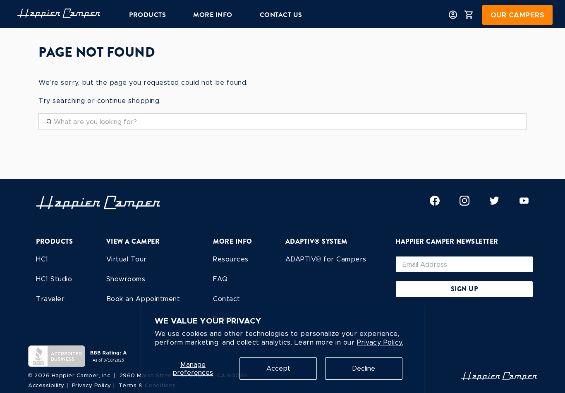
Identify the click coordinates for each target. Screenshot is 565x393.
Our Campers (518, 14)
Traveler (50, 299)
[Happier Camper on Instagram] (464, 203)
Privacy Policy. (380, 342)
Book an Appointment (143, 299)
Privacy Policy (91, 385)
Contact (226, 299)
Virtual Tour (126, 259)
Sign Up (464, 289)
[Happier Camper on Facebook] (435, 203)
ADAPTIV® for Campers (325, 259)
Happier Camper (75, 375)
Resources (231, 259)
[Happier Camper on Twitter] (494, 203)
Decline (363, 368)
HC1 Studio (54, 279)
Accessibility (46, 385)
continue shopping (128, 101)
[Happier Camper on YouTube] (524, 203)
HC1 (42, 259)
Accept (278, 368)
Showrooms (126, 279)
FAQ (220, 279)
